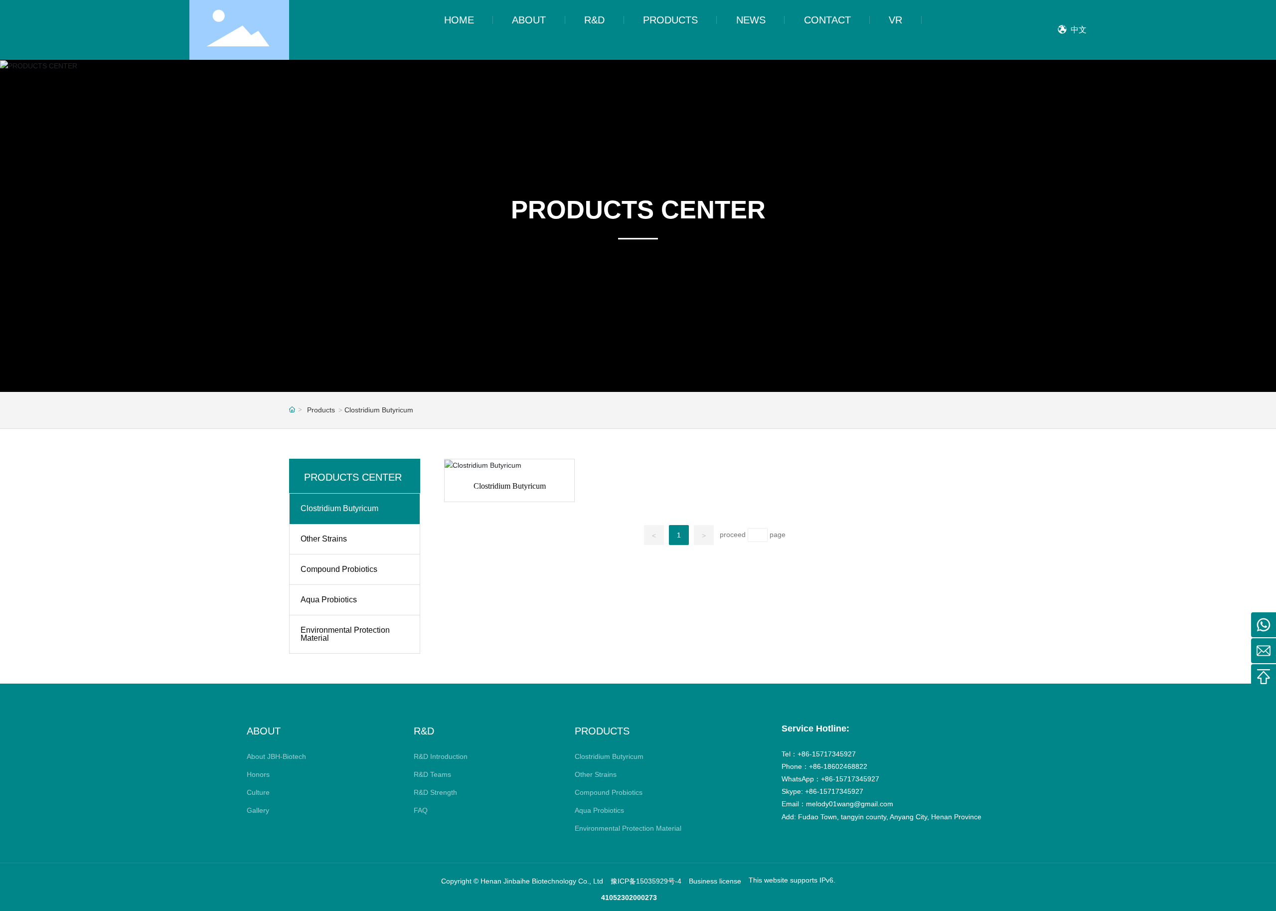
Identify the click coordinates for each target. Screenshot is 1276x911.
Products (321, 410)
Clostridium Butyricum (510, 486)
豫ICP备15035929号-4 (646, 881)
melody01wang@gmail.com (849, 804)
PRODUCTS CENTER (638, 209)
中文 (1078, 29)
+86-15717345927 (827, 754)
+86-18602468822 (838, 766)
